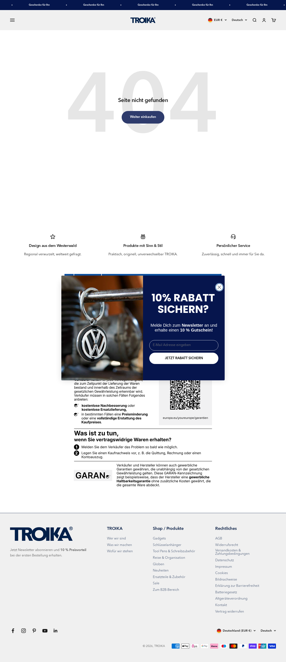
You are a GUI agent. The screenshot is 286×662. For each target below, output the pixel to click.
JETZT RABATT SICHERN (184, 358)
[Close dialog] (219, 287)
